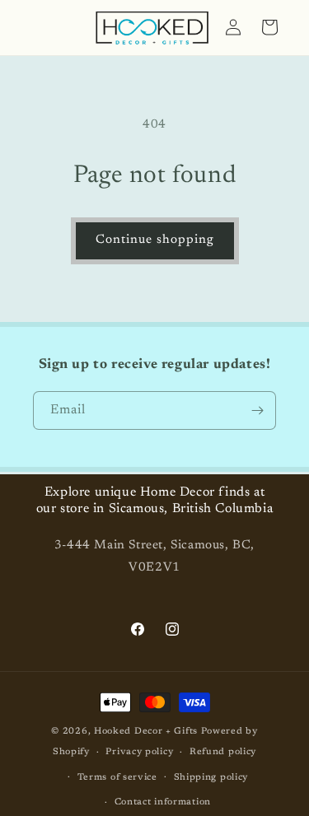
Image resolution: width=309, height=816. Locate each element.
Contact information (163, 802)
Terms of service (117, 777)
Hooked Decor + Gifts (146, 731)
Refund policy (223, 752)
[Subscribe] (257, 410)
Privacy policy (139, 752)
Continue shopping (155, 240)
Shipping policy (211, 777)
